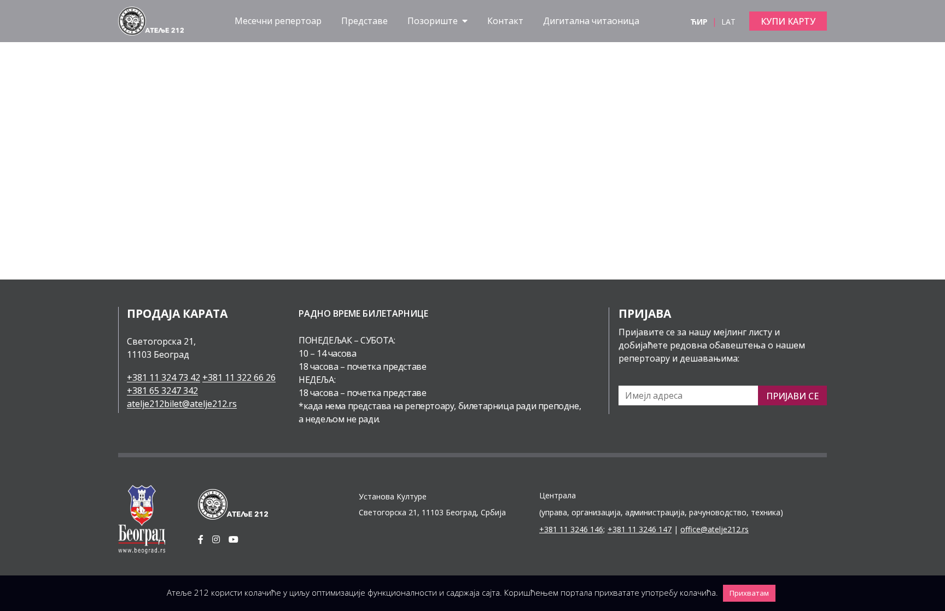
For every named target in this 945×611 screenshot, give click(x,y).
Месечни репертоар (278, 21)
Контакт (505, 21)
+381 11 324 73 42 (163, 377)
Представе (364, 21)
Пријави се (792, 396)
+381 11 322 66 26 (239, 377)
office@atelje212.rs (714, 529)
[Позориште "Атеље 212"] (151, 20)
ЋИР (700, 21)
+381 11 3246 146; (572, 529)
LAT (728, 21)
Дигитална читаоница (591, 21)
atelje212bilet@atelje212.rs (182, 404)
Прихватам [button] (749, 593)
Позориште (433, 21)
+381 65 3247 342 (162, 391)
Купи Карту (788, 21)
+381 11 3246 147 (640, 529)
